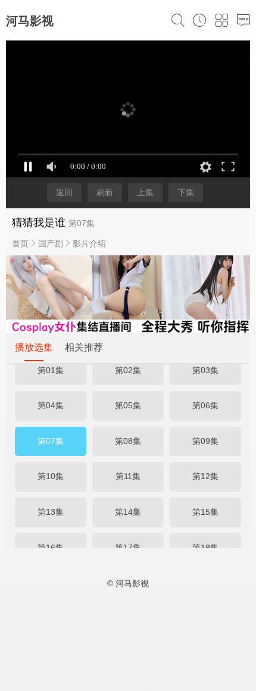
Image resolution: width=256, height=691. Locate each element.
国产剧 (50, 243)
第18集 (205, 547)
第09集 (205, 441)
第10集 (51, 476)
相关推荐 (84, 347)
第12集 (205, 476)
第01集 (51, 370)
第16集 (51, 547)
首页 (20, 243)
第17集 (128, 547)
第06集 (205, 405)
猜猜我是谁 (38, 223)
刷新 (104, 192)
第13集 (51, 512)
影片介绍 (89, 243)
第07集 (51, 441)
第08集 (128, 441)
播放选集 (34, 347)
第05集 (128, 405)
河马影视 (30, 20)
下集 (185, 192)
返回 (64, 192)
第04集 (51, 405)
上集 (145, 192)
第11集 (128, 476)
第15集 (205, 512)
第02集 (128, 370)
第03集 (205, 370)
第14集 (128, 512)
